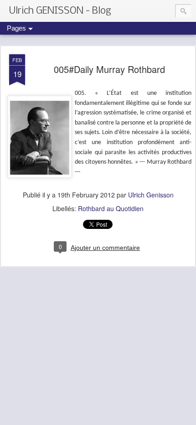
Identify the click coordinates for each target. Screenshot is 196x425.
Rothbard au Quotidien (111, 208)
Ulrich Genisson (151, 194)
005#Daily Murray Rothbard (109, 69)
